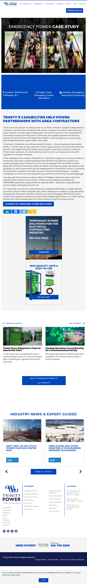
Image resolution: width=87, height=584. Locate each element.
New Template (29, 500)
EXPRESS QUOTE (75, 10)
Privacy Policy (40, 560)
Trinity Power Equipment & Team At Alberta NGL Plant (22, 349)
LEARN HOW (44, 252)
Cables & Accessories (55, 502)
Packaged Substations (31, 506)
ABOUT (5, 515)
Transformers (28, 509)
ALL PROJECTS (44, 383)
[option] (22, 442)
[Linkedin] (7, 212)
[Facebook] (16, 212)
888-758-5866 (60, 545)
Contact (82, 4)
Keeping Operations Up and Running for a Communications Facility (65, 349)
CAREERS (6, 520)
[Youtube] (8, 531)
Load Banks (52, 508)
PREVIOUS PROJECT (13, 323)
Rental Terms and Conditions (72, 560)
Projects (60, 4)
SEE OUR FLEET (43, 297)
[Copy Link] (32, 212)
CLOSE (43, 580)
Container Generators (31, 494)
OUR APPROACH (25, 4)
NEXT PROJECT (75, 323)
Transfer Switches (54, 499)
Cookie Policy (53, 560)
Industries (49, 4)
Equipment (38, 4)
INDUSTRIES (7, 510)
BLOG (5, 518)
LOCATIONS (7, 523)
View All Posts (43, 472)
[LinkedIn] (4, 531)
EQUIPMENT (7, 508)
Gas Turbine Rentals (30, 497)
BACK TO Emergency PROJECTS (44, 378)
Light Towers (53, 505)
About (68, 4)
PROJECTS (6, 513)
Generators (27, 503)
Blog (75, 4)
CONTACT (6, 525)
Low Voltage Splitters (55, 496)
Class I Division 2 (54, 511)
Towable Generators (30, 491)
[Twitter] (24, 212)
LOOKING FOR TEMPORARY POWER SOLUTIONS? (28, 204)
